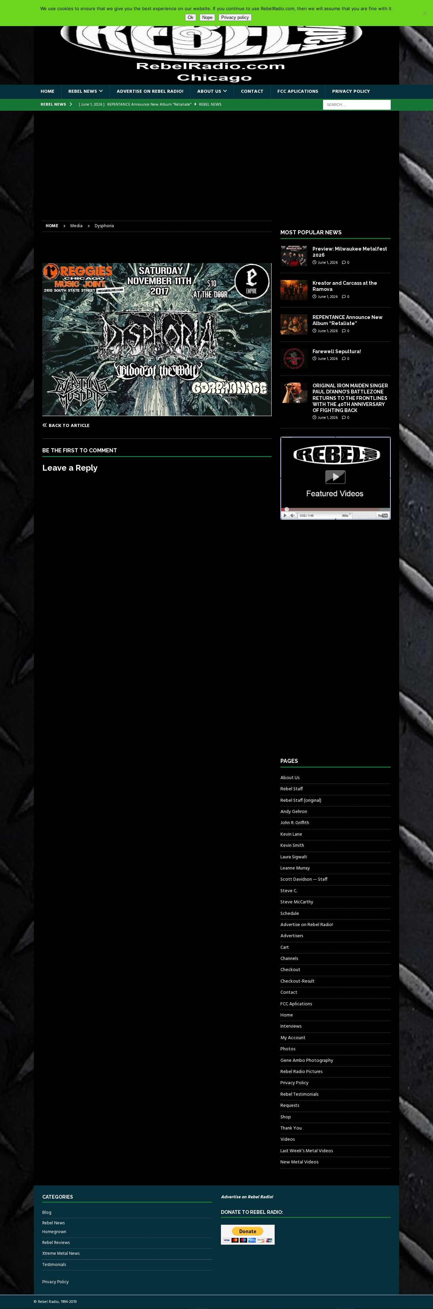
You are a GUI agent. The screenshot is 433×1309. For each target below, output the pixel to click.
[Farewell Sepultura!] (293, 358)
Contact (252, 91)
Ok (190, 17)
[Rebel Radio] (216, 81)
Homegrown (54, 1232)
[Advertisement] (216, 170)
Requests (289, 1106)
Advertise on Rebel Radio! (150, 91)
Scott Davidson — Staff (303, 879)
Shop (285, 1117)
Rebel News (82, 91)
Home (47, 91)
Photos (287, 1049)
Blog (46, 1212)
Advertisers (291, 936)
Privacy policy (235, 17)
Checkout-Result (297, 981)
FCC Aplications (297, 91)
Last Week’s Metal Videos (306, 1151)
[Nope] (424, 13)
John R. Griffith (294, 823)
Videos (287, 1139)
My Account (292, 1038)
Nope (207, 17)
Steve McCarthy (296, 902)
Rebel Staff (291, 789)
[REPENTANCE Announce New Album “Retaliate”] (293, 324)
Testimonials (54, 1264)
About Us (209, 91)
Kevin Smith (292, 846)
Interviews (290, 1026)
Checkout (290, 970)
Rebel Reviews (56, 1242)
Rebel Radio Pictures (301, 1072)
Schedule (289, 914)
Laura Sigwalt (293, 857)
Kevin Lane (291, 834)
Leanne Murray (295, 868)
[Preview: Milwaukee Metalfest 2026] (293, 256)
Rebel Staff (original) (300, 800)
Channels (289, 959)
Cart (284, 947)
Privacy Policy (351, 91)
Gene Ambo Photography (306, 1061)
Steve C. (288, 891)
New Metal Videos (299, 1162)
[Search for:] (357, 105)
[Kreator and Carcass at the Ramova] (293, 290)
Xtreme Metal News (60, 1253)
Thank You (291, 1128)
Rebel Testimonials (299, 1094)
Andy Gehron (293, 812)
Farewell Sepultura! (337, 351)
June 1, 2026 (328, 263)
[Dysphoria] (157, 412)
